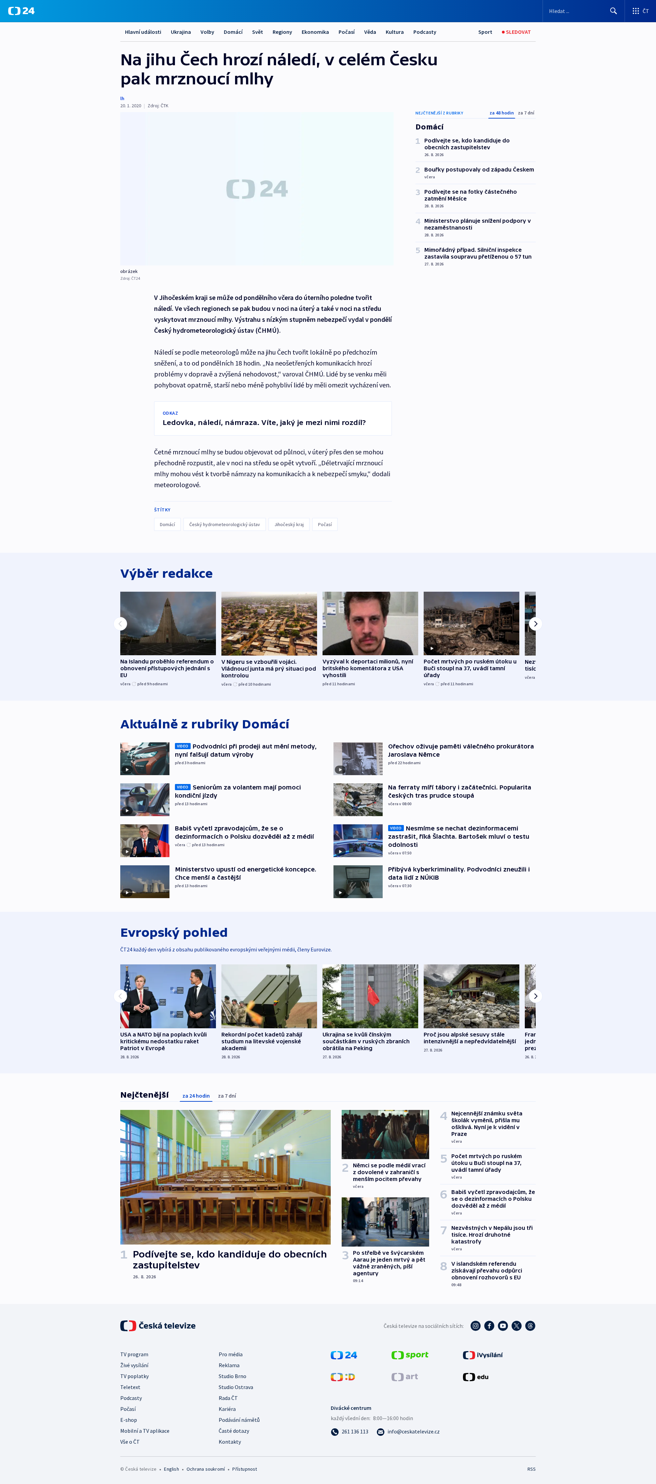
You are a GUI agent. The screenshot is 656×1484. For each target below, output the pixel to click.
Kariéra (227, 1408)
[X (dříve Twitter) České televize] (516, 1325)
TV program (134, 1354)
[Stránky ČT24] (344, 1354)
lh (122, 98)
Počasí (347, 31)
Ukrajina (181, 31)
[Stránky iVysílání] (483, 1354)
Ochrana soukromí (206, 1469)
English (171, 1469)
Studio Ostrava (236, 1387)
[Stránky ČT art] (405, 1376)
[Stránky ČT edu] (475, 1376)
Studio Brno (232, 1376)
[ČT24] (21, 11)
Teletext (130, 1387)
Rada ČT (228, 1397)
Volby (207, 31)
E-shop (128, 1419)
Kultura (395, 31)
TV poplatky (134, 1376)
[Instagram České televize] (475, 1325)
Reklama (229, 1365)
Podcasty (424, 31)
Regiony (282, 31)
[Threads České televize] (530, 1325)
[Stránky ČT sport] (410, 1354)
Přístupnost (244, 1469)
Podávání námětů (239, 1419)
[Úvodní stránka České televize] (158, 1325)
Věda (370, 31)
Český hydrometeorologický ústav (224, 524)
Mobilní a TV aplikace (144, 1430)
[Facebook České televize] (489, 1325)
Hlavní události (143, 31)
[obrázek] (257, 188)
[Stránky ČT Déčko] (343, 1376)
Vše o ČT (130, 1441)
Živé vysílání (134, 1365)
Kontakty (230, 1441)
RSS (532, 1469)
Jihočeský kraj (289, 524)
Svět (257, 31)
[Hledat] (614, 11)
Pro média (231, 1354)
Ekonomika (315, 31)
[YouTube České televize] (502, 1325)
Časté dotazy (234, 1430)
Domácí (233, 31)
